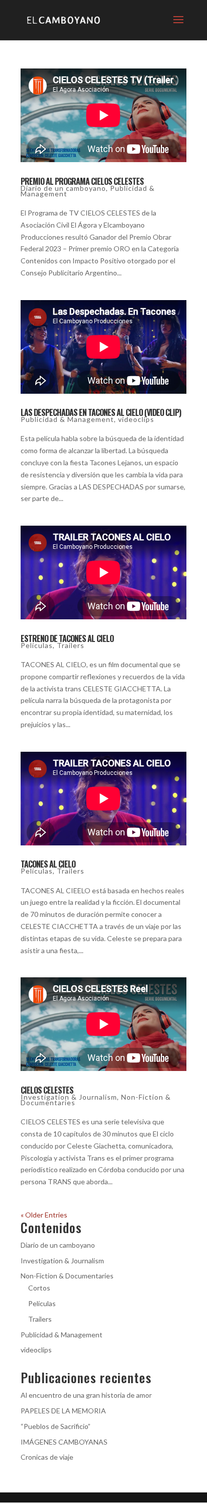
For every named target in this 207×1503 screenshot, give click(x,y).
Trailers (70, 645)
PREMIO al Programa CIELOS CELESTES (82, 181)
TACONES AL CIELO (48, 864)
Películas (37, 645)
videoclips (136, 419)
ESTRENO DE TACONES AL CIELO (67, 638)
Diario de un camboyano (63, 188)
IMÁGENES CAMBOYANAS (64, 1442)
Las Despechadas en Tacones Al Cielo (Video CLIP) (101, 412)
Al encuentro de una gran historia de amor (86, 1395)
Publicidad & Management (67, 419)
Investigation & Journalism (69, 1097)
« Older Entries (44, 1214)
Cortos (39, 1287)
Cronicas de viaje (47, 1457)
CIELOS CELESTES (47, 1090)
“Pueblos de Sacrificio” (55, 1426)
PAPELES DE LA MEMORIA (63, 1410)
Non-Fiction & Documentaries (67, 1275)
